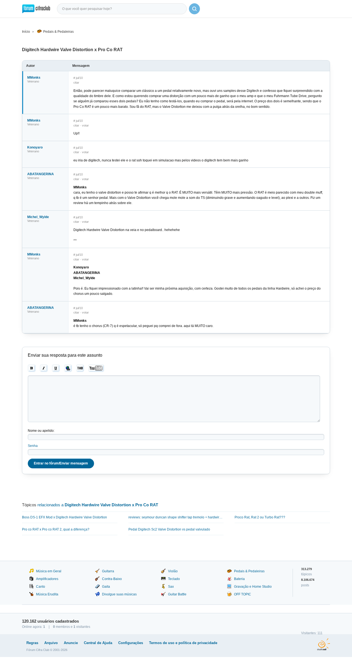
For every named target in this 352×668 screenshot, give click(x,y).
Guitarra (108, 571)
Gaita (106, 587)
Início (26, 32)
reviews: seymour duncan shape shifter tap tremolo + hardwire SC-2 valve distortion (176, 517)
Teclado (174, 579)
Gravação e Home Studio (253, 587)
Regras (32, 643)
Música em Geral (48, 571)
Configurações (130, 643)
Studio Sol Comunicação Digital (323, 644)
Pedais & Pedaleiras (58, 32)
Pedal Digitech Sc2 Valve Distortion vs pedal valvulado (169, 529)
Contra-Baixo (112, 579)
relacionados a (97, 504)
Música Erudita (47, 594)
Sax (171, 587)
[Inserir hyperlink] (68, 368)
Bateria (239, 579)
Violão (173, 571)
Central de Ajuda (98, 643)
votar (85, 125)
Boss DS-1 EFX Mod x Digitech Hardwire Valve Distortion (64, 517)
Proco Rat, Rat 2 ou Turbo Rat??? (260, 517)
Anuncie (71, 643)
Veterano (33, 81)
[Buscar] (194, 8)
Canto (40, 587)
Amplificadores (47, 579)
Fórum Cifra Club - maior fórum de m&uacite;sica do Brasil (36, 8)
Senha (33, 446)
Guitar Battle (177, 594)
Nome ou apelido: (41, 431)
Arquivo (51, 643)
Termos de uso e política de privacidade (183, 643)
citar (76, 82)
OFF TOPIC (242, 594)
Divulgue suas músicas (119, 594)
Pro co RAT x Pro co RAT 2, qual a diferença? (55, 529)
